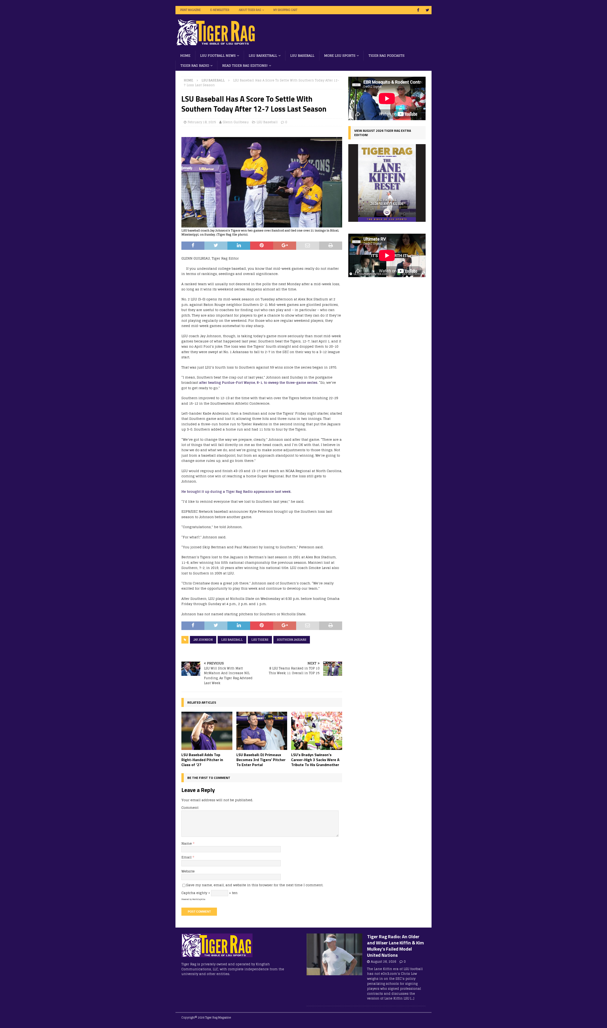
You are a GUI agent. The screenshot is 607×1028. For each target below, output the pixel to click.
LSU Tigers (259, 639)
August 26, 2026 (383, 961)
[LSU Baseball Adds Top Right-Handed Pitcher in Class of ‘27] (206, 731)
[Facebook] (418, 10)
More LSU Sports (339, 55)
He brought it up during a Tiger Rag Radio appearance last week (236, 491)
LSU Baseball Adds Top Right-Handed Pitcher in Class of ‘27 (202, 759)
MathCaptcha (198, 899)
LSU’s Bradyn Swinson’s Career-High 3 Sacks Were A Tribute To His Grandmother (315, 759)
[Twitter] (427, 10)
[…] (412, 998)
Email (187, 857)
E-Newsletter (219, 10)
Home (185, 55)
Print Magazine (190, 10)
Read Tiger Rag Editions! (245, 65)
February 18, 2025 (202, 122)
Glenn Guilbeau (236, 122)
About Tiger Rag (250, 10)
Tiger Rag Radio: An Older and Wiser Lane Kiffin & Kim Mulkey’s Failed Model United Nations (395, 946)
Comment (189, 807)
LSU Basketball (263, 55)
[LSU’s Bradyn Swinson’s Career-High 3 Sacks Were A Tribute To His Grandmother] (316, 731)
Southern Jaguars (291, 639)
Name (187, 843)
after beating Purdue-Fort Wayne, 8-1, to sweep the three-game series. (259, 382)
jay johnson (203, 639)
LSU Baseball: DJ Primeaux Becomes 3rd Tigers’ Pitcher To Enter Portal (260, 759)
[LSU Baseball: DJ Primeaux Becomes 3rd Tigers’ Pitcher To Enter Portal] (261, 731)
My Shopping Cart (285, 10)
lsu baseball (232, 639)
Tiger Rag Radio (194, 65)
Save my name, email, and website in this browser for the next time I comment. (254, 885)
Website (188, 871)
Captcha (188, 893)
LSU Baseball (302, 55)
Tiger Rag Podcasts (386, 55)
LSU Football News (218, 55)
